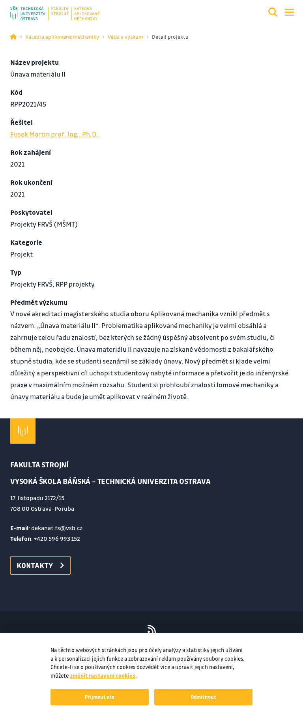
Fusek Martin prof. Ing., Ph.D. (54, 134)
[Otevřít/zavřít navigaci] (289, 12)
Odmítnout (203, 697)
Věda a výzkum (125, 36)
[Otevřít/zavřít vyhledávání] (273, 13)
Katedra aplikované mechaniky (62, 36)
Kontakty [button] (35, 565)
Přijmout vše (99, 697)
